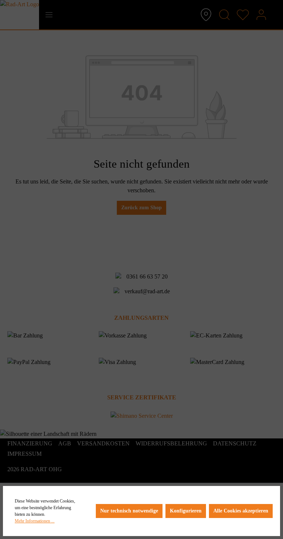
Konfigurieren (186, 511)
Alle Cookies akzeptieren (240, 511)
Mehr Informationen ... (35, 521)
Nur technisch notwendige (129, 511)
